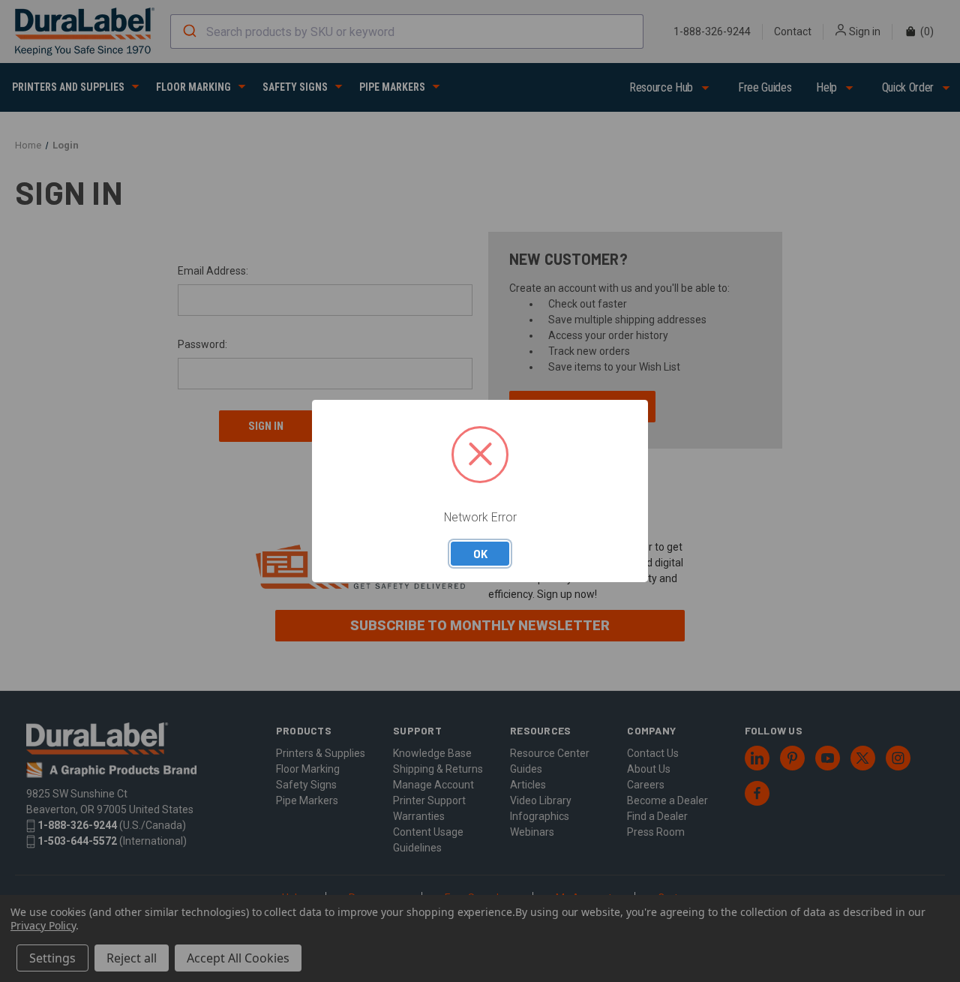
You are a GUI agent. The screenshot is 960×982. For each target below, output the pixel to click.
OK (480, 553)
